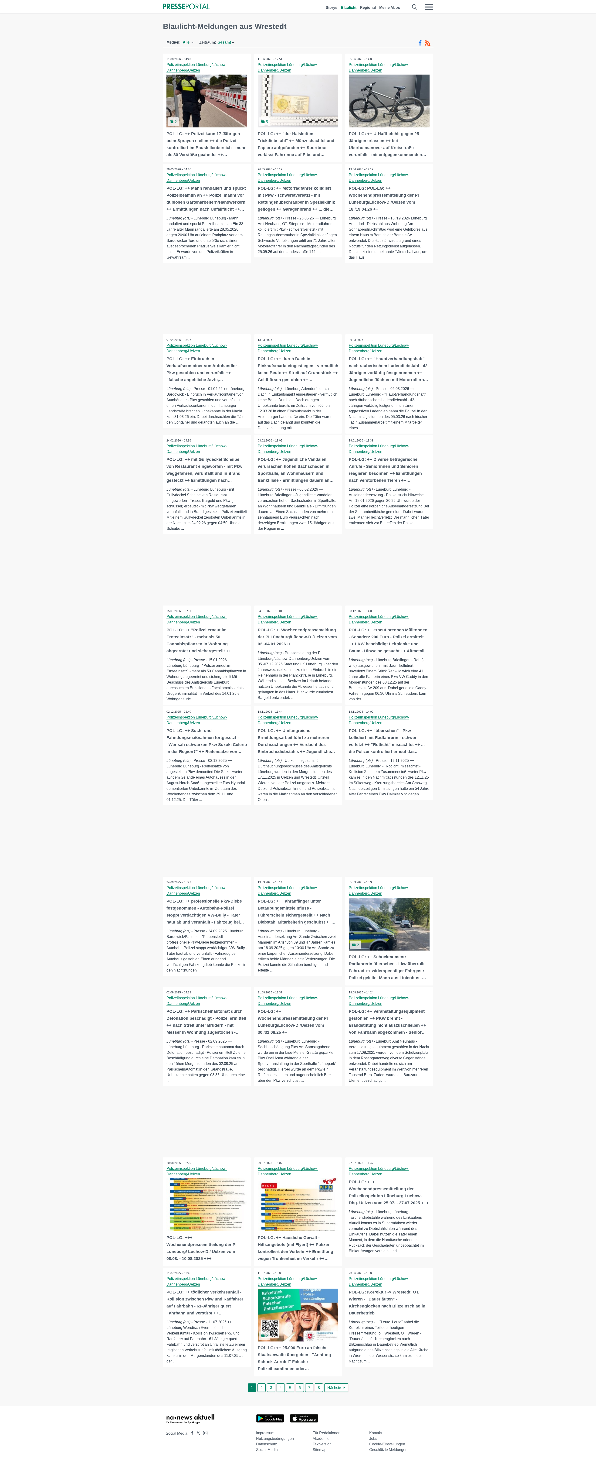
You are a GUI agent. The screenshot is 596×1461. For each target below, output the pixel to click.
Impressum (265, 1433)
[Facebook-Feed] (420, 43)
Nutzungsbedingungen (275, 1438)
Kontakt (375, 1433)
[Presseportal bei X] (196, 1433)
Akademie (321, 1438)
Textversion (322, 1444)
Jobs (373, 1438)
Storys (331, 8)
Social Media (267, 1450)
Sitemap (319, 1450)
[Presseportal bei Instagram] (203, 1433)
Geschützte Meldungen (388, 1450)
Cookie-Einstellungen (387, 1444)
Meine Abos (389, 8)
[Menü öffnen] (429, 7)
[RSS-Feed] (428, 43)
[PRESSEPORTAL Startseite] (186, 7)
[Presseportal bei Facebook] (190, 1433)
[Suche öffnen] (415, 7)
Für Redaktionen (326, 1433)
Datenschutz (266, 1444)
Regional (368, 8)
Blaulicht (348, 8)
